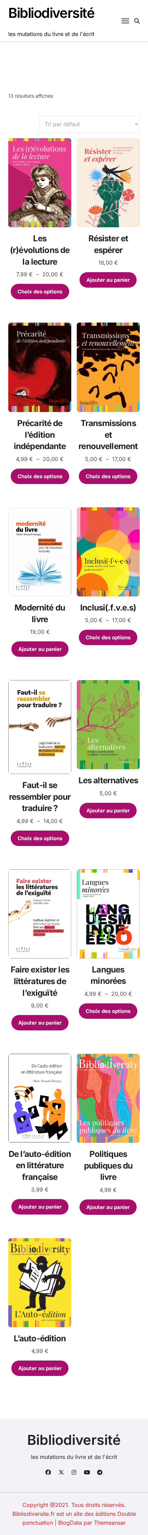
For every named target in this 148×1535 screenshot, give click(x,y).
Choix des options (40, 291)
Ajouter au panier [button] (108, 280)
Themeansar (110, 1522)
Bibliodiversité (51, 12)
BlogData (70, 1522)
